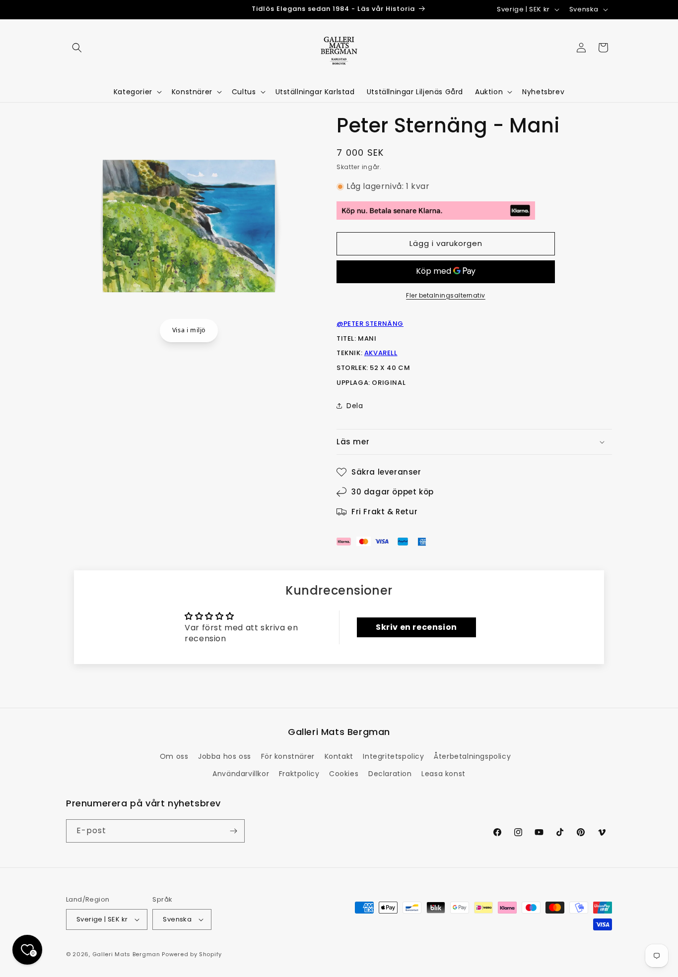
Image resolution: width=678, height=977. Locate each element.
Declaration (390, 774)
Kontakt (339, 756)
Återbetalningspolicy (472, 756)
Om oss (174, 756)
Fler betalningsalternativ (445, 295)
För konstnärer (288, 756)
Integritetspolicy (393, 756)
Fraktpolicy (299, 774)
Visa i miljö (188, 330)
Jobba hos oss (224, 756)
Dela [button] (354, 406)
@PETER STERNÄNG (370, 323)
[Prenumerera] (233, 831)
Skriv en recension (416, 627)
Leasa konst (443, 774)
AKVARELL (381, 353)
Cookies (343, 774)
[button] (77, 48)
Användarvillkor (240, 774)
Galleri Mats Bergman (126, 954)
